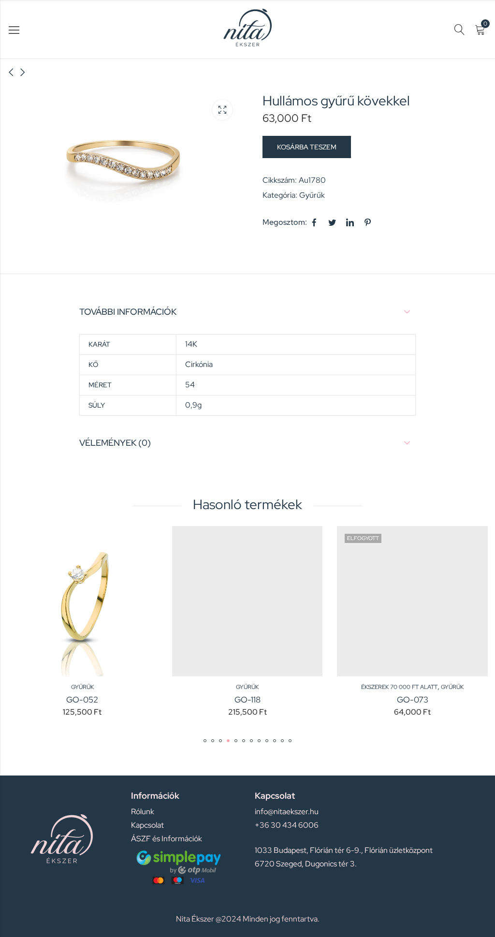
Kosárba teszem (306, 147)
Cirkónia (199, 364)
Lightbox (222, 110)
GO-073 (304, 699)
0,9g (193, 405)
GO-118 (139, 699)
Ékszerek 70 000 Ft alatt (290, 687)
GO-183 (468, 699)
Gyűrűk (312, 195)
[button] (205, 740)
